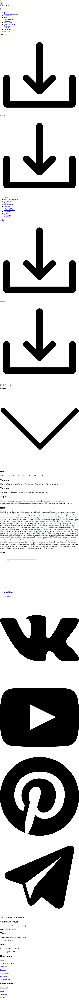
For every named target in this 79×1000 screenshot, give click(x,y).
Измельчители (8, 19)
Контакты (7, 31)
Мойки (6, 12)
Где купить (7, 29)
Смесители (7, 15)
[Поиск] (1, 3)
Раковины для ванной (11, 14)
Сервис (6, 28)
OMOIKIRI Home (9, 24)
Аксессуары (8, 22)
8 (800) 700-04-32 (5, 5)
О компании (8, 26)
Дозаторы (7, 21)
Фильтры (7, 17)
